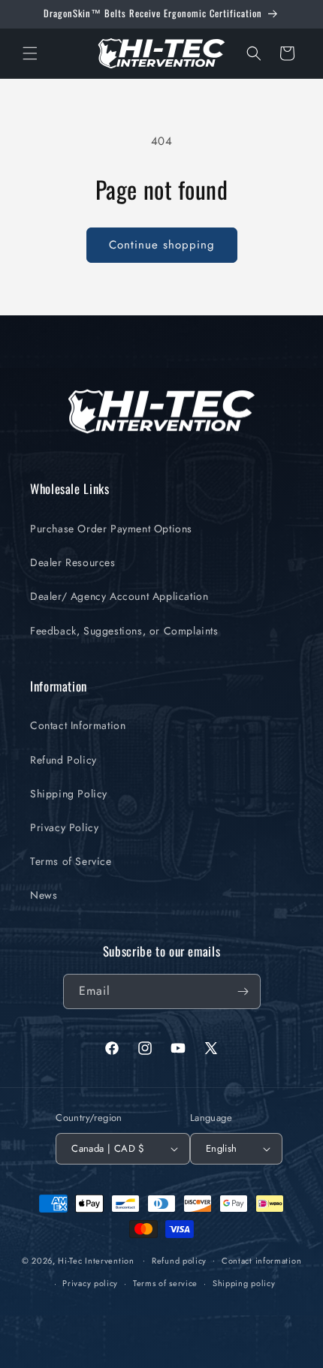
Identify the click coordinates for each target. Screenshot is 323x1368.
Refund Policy (63, 759)
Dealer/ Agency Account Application (119, 596)
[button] (30, 53)
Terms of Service (71, 861)
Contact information (261, 1261)
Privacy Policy (64, 827)
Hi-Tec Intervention (96, 1260)
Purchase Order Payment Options (111, 528)
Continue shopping (162, 245)
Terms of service (165, 1283)
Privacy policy (90, 1283)
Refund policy (179, 1261)
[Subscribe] (243, 991)
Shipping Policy (68, 793)
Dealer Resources (73, 562)
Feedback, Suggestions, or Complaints (124, 630)
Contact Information (77, 725)
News (43, 894)
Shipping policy (244, 1283)
